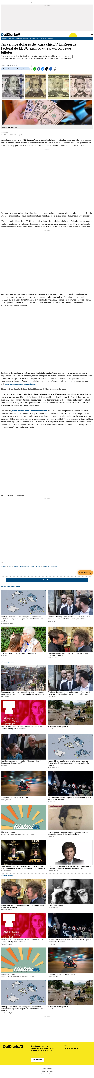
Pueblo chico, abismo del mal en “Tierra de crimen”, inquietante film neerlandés (21, 762)
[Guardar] (54, 69)
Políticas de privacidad (47, 1071)
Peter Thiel (26, 2)
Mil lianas (90, 2)
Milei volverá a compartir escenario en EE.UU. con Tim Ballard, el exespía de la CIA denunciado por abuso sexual (23, 867)
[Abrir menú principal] (92, 34)
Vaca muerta (65, 2)
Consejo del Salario (32, 2)
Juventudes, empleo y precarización (14, 797)
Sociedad (19, 38)
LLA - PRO (71, 2)
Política (4, 38)
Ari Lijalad (49, 2)
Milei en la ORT (15, 2)
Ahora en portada (7, 662)
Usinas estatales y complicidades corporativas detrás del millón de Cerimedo (69, 654)
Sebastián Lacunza (53, 657)
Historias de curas (8, 832)
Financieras (46, 566)
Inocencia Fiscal (77, 2)
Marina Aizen (51, 729)
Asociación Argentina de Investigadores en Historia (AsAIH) (17, 834)
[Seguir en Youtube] (75, 1048)
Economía (11, 38)
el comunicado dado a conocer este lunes (29, 410)
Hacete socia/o (73, 34)
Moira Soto (4, 765)
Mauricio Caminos (6, 870)
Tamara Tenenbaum (6, 731)
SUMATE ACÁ (37, 1060)
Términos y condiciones (47, 1074)
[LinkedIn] (50, 69)
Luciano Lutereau (84, 2)
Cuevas (38, 566)
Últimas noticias (7, 875)
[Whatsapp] (34, 69)
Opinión (25, 38)
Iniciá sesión (81, 34)
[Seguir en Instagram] (72, 1048)
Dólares (16, 566)
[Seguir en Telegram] (69, 1048)
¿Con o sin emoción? (55, 905)
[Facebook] (38, 69)
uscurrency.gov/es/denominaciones (20, 384)
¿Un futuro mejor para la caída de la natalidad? (19, 653)
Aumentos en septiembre (56, 2)
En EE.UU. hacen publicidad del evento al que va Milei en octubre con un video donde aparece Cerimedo (69, 867)
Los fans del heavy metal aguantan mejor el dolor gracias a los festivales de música (70, 798)
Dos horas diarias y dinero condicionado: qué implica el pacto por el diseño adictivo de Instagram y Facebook (69, 618)
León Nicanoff (5, 696)
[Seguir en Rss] (78, 1048)
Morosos (21, 2)
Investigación (34, 38)
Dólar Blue (54, 566)
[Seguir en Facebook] (67, 1048)
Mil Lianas (43, 38)
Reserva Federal (24, 566)
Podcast (50, 38)
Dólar (10, 566)
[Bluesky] (42, 69)
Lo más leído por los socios (10, 586)
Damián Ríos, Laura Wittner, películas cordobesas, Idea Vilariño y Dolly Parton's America (22, 727)
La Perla (44, 2)
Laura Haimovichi (53, 907)
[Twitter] (46, 69)
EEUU (32, 566)
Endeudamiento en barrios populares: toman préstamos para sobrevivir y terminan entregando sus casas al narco (22, 693)
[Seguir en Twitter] (65, 1048)
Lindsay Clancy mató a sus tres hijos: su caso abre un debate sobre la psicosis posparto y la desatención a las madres (22, 619)
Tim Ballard (39, 2)
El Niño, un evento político (58, 726)
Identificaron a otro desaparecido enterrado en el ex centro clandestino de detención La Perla (67, 833)
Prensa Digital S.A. (47, 1068)
